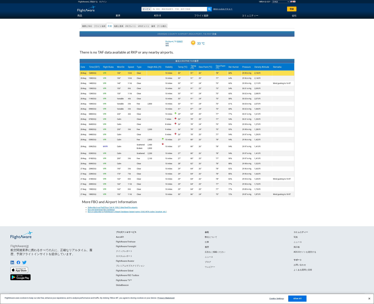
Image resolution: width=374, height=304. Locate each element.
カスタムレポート (124, 256)
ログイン (103, 2)
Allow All (297, 298)
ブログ (208, 262)
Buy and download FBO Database (101, 210)
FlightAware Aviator (125, 261)
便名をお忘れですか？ (223, 9)
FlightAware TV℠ (124, 280)
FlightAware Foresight (126, 246)
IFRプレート (130, 26)
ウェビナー (210, 267)
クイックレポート (124, 251)
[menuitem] (80, 16)
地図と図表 (118, 26)
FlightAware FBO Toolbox (127, 275)
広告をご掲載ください (215, 252)
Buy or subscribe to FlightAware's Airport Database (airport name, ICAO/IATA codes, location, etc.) (127, 212)
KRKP (180, 41)
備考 (153, 26)
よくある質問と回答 (303, 270)
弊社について (211, 237)
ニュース (209, 257)
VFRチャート (143, 26)
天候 (110, 26)
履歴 (207, 247)
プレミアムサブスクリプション (130, 266)
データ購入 (162, 26)
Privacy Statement (165, 298)
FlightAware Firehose (125, 242)
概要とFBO (87, 26)
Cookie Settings (276, 298)
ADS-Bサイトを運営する (305, 252)
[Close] (369, 298)
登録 (292, 9)
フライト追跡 (99, 26)
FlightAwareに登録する (88, 2)
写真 (296, 237)
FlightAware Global (124, 270)
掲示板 (297, 247)
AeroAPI (120, 237)
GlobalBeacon (122, 285)
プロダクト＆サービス (126, 232)
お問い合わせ (300, 265)
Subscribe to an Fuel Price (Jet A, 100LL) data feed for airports (112, 207)
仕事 (207, 242)
